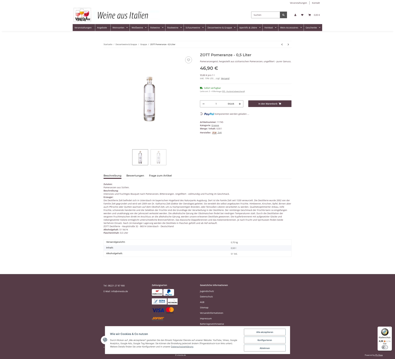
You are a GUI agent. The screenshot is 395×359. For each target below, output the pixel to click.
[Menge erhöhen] (239, 104)
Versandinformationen (211, 312)
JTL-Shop (379, 355)
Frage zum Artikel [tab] (160, 175)
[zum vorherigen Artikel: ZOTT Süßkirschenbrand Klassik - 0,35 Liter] (282, 44)
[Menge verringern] (203, 104)
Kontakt (316, 2)
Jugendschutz (207, 291)
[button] (295, 15)
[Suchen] (283, 15)
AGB (202, 302)
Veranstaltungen (298, 2)
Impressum (206, 318)
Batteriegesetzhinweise (212, 323)
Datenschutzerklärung (182, 346)
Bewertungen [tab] (135, 175)
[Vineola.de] (116, 15)
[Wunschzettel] (302, 15)
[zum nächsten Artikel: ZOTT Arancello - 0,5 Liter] (288, 44)
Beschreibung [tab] (112, 175)
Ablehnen (265, 348)
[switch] (385, 347)
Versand (225, 78)
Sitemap (204, 307)
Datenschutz (206, 296)
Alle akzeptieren (264, 332)
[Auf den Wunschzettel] (188, 60)
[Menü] (390, 328)
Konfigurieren (265, 340)
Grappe (215, 125)
